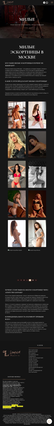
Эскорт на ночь (33, 359)
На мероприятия (33, 354)
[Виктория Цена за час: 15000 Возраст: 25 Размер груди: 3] (17, 263)
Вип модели (32, 353)
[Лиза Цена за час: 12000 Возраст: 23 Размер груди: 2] (37, 144)
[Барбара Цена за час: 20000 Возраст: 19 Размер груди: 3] (17, 144)
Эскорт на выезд (33, 364)
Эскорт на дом (33, 362)
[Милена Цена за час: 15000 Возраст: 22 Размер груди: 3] (37, 233)
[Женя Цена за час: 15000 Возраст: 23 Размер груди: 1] (37, 203)
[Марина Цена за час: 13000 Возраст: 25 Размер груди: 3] (17, 174)
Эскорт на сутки (33, 365)
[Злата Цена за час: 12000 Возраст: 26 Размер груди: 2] (37, 115)
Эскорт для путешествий (36, 357)
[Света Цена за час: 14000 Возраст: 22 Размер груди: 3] (37, 174)
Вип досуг (31, 369)
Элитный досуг (33, 372)
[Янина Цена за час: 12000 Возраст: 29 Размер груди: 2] (17, 115)
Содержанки (32, 356)
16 (33, 280)
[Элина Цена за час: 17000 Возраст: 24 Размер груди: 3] (37, 263)
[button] (49, 421)
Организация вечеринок (36, 367)
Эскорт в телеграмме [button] (9, 408)
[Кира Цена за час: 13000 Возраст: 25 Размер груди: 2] (17, 233)
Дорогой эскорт (33, 351)
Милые (34, 24)
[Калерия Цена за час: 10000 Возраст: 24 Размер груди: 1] (17, 203)
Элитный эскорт (33, 350)
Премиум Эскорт (33, 361)
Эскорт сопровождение (35, 370)
